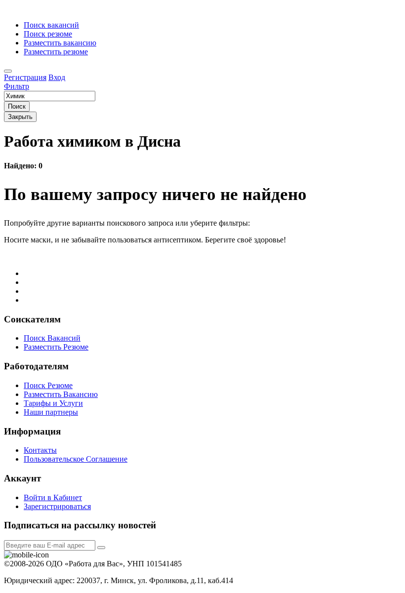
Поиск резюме (48, 34)
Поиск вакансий (51, 25)
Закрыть (20, 116)
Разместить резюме (56, 51)
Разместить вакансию (60, 43)
